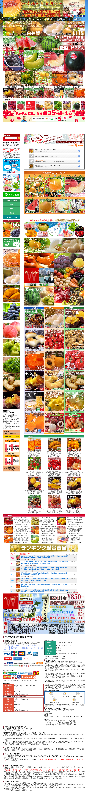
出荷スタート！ (54, 412)
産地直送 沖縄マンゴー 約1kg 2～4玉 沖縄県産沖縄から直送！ (74, 453)
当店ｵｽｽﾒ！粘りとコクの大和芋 (74, 391)
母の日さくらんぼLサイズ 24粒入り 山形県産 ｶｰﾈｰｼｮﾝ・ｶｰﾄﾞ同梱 (34, 473)
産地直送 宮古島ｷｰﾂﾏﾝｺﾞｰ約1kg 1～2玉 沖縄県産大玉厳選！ (54, 453)
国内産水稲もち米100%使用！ (34, 350)
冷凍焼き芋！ (34, 391)
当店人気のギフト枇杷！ (54, 370)
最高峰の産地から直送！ (54, 391)
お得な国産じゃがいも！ (74, 349)
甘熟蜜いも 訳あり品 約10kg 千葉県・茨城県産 (74, 491)
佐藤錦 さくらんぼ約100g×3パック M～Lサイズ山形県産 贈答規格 (74, 473)
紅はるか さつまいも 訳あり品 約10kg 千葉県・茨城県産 (34, 491)
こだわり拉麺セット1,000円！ (34, 412)
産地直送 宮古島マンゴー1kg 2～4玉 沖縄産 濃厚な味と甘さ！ (34, 453)
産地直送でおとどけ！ (54, 432)
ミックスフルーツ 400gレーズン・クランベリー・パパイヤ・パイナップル (34, 510)
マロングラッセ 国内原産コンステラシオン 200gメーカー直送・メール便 (54, 510)
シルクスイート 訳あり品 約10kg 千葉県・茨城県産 (54, 491)
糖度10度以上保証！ (74, 370)
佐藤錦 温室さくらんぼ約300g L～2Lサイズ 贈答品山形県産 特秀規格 (54, 473)
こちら (25, 680)
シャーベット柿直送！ (34, 433)
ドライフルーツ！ (34, 329)
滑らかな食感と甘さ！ (74, 329)
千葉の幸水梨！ (54, 329)
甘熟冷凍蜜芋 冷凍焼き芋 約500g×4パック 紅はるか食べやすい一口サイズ (74, 510)
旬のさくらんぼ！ (54, 350)
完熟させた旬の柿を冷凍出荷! (34, 370)
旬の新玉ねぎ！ (74, 412)
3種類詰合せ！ (74, 432)
